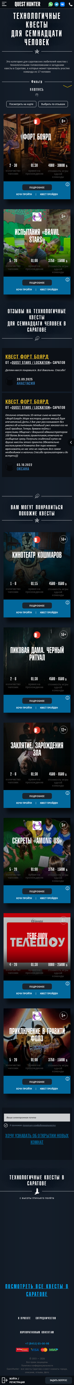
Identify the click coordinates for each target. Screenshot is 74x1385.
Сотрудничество (46, 1318)
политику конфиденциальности (39, 1125)
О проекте (24, 1318)
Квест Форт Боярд (27, 356)
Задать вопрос (58, 1380)
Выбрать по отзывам (53, 104)
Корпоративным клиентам (37, 1332)
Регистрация (17, 1382)
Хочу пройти (24, 194)
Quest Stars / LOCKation (31, 362)
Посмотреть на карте (21, 104)
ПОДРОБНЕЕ (37, 187)
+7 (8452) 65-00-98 (37, 1343)
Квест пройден (49, 194)
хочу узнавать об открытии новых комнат (36, 1138)
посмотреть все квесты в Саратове (37, 1290)
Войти (13, 1378)
